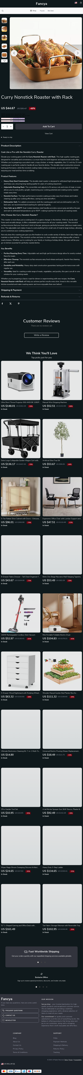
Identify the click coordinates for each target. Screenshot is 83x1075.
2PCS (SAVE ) (7, 118)
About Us (16, 1041)
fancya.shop (46, 1004)
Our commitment (48, 1016)
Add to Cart (49, 127)
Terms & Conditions (20, 1052)
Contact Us (17, 1045)
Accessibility (78, 1059)
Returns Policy (58, 1049)
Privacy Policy (18, 1049)
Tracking (56, 1052)
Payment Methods (60, 1041)
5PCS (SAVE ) (7, 121)
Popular (42, 10)
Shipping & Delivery (60, 1045)
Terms (66, 1059)
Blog (14, 1038)
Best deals (51, 10)
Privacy (71, 1059)
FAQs (55, 1038)
